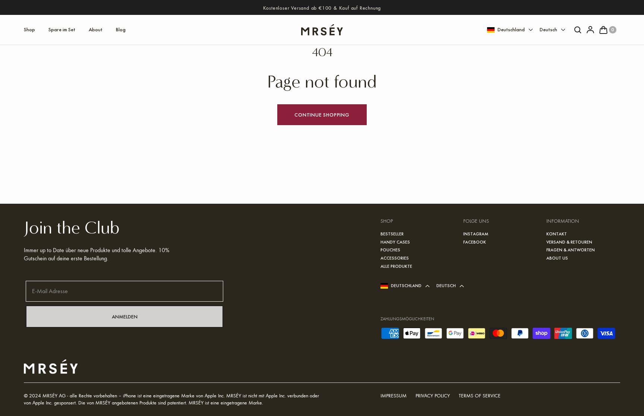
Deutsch (548, 29)
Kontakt (556, 234)
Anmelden (125, 316)
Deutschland (511, 29)
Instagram (475, 234)
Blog (121, 29)
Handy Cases (395, 242)
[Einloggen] (588, 29)
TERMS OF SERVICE (480, 395)
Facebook (474, 242)
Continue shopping (322, 114)
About (95, 29)
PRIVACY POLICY (433, 395)
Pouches (390, 250)
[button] (605, 30)
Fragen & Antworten (570, 250)
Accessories (395, 258)
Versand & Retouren (569, 242)
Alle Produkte (396, 266)
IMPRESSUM (394, 395)
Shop (29, 29)
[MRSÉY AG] (322, 30)
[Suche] (575, 30)
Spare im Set (61, 29)
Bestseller (392, 234)
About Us (557, 258)
